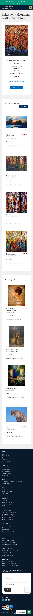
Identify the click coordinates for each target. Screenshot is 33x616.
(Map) (18, 542)
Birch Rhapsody (11, 215)
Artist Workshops (7, 504)
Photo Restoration (6, 483)
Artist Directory (6, 456)
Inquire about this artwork (16, 81)
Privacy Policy (5, 493)
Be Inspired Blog (6, 526)
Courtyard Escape (11, 388)
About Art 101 (6, 500)
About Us (4, 528)
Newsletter (5, 533)
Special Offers (6, 469)
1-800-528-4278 (22, 1)
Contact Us (19, 3)
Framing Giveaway (7, 473)
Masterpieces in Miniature (9, 512)
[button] (30, 7)
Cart (12, 3)
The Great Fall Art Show (8, 517)
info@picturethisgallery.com (13, 565)
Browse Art (5, 454)
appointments (5, 555)
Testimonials (5, 529)
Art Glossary (5, 506)
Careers (4, 489)
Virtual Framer (6, 475)
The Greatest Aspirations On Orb (12, 309)
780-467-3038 (10, 1)
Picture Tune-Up (6, 471)
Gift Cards (5, 487)
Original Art (5, 459)
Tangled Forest (11, 176)
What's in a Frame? (7, 502)
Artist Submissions (7, 491)
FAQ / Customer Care (8, 531)
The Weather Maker (12, 349)
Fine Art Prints (6, 461)
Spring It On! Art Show (8, 514)
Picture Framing (6, 467)
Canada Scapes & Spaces (9, 516)
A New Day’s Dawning (10, 136)
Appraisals (5, 457)
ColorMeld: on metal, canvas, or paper (12, 481)
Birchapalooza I (11, 254)
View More (24, 106)
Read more (16, 129)
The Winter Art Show (7, 519)
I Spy (7, 427)
